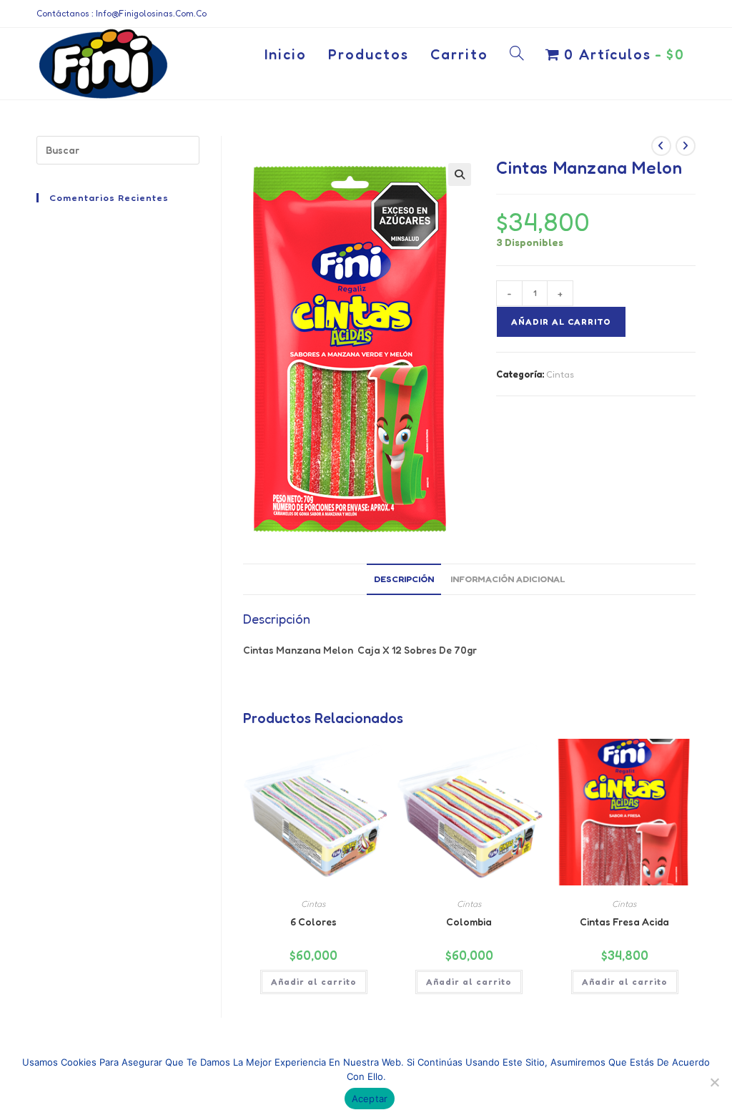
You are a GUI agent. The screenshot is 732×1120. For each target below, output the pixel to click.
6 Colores (313, 921)
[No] (714, 1082)
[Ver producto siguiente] (686, 146)
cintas (560, 374)
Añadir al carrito (561, 321)
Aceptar (370, 1098)
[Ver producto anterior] (661, 146)
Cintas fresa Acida (624, 921)
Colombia (469, 921)
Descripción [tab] (404, 579)
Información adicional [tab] (507, 579)
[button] (459, 174)
